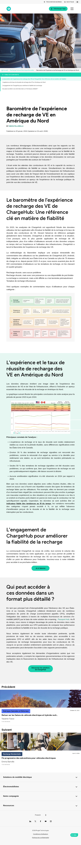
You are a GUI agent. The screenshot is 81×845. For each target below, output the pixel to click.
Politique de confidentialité (40, 837)
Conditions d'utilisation (40, 834)
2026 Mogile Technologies (40, 830)
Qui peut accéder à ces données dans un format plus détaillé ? (20, 89)
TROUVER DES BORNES (54, 2)
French (38, 815)
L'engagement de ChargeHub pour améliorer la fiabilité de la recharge (22, 85)
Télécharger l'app (59, 9)
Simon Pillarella (16, 126)
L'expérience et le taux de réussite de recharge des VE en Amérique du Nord (24, 82)
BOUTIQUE (70, 2)
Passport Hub (63, 619)
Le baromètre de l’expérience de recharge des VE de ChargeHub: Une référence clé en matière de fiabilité (34, 79)
